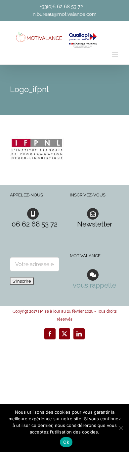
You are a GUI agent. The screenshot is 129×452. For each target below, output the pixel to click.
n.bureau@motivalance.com (65, 14)
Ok (66, 442)
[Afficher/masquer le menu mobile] (115, 54)
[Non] (120, 428)
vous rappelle (94, 285)
